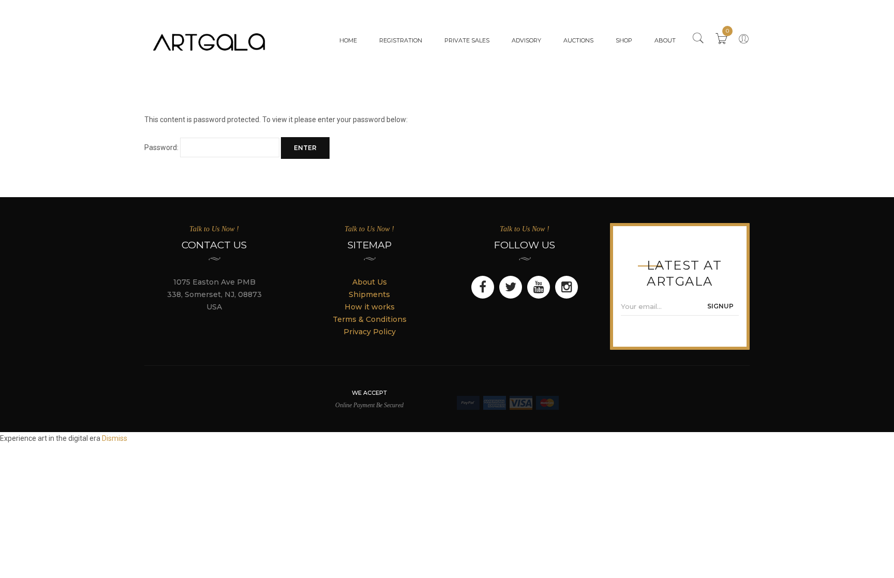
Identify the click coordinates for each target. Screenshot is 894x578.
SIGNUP (720, 306)
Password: (162, 147)
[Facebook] (482, 287)
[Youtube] (538, 287)
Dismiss (114, 438)
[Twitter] (510, 287)
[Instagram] (566, 287)
